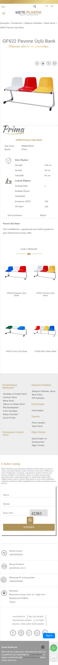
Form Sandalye (10, 411)
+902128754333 (16, 555)
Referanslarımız (22, 620)
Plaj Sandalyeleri (11, 407)
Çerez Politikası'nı (31, 657)
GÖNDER (28, 527)
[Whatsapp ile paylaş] (48, 63)
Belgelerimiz (36, 617)
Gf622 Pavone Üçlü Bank (12, 27)
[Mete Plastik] (29, 13)
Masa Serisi (8, 400)
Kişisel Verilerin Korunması (28, 624)
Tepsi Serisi (37, 426)
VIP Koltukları (38, 398)
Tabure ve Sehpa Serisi (14, 404)
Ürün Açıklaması (15, 215)
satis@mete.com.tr (17, 568)
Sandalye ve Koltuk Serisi (15, 394)
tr (46, 6)
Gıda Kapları (38, 410)
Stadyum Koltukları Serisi (43, 391)
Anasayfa (4, 23)
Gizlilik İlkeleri (36, 654)
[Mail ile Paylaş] (54, 63)
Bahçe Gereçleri (10, 414)
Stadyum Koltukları (33, 23)
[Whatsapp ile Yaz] (53, 648)
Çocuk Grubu (9, 417)
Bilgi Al (43, 215)
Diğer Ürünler (38, 445)
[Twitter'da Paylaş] (43, 63)
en (52, 6)
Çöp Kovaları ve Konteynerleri (39, 440)
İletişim (39, 620)
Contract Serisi (10, 397)
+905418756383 (16, 581)
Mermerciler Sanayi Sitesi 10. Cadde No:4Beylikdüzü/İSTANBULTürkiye (27, 598)
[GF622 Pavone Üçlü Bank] (29, 94)
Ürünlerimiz (16, 23)
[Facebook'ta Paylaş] (37, 63)
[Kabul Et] (43, 647)
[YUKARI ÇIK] (54, 658)
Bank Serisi (49, 23)
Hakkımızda (19, 617)
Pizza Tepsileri (38, 423)
